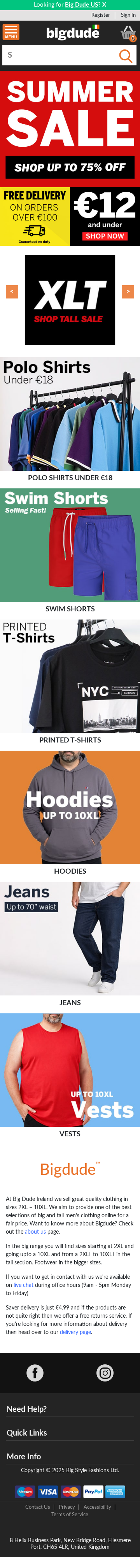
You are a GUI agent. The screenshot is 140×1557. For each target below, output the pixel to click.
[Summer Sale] (70, 129)
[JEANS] (70, 939)
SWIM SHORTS (70, 609)
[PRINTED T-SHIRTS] (70, 677)
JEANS (70, 1003)
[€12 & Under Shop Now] (105, 216)
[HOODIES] (70, 808)
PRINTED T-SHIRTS (70, 740)
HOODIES (70, 871)
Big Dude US (81, 5)
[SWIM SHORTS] (70, 546)
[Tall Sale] (70, 300)
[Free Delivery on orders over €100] (35, 216)
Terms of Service (69, 1514)
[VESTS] (70, 1070)
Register (100, 15)
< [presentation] (12, 291)
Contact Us (37, 1507)
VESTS (70, 1134)
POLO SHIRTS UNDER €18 (70, 478)
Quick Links (27, 1433)
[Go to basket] (128, 32)
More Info (24, 1457)
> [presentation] (128, 291)
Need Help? (27, 1409)
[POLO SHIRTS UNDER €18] (70, 414)
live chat (23, 1285)
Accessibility (97, 1507)
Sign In (128, 15)
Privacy (67, 1507)
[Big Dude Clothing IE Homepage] (73, 32)
